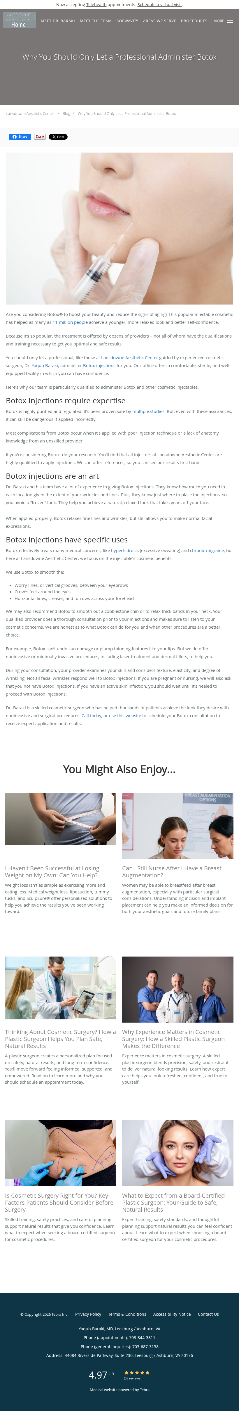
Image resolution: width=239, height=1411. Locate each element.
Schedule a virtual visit (160, 4)
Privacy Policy (88, 1314)
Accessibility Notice (172, 1314)
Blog (66, 113)
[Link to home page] (18, 20)
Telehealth (96, 4)
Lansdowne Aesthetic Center (30, 113)
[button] (230, 21)
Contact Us (208, 1314)
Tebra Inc (59, 1314)
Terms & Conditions (127, 1314)
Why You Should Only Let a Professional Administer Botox (127, 113)
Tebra (145, 1389)
